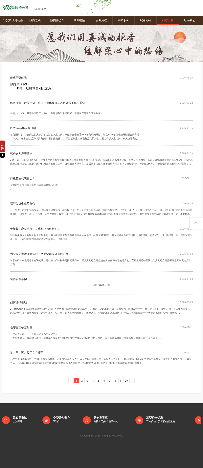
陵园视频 (79, 20)
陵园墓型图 (57, 20)
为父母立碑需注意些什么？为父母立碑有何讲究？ (40, 254)
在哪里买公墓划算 (21, 327)
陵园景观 (35, 20)
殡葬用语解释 (18, 77)
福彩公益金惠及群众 (22, 203)
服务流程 (101, 20)
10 (126, 380)
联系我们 (189, 20)
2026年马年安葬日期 (23, 128)
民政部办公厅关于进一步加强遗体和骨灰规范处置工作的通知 (47, 102)
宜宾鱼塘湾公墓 (13, 20)
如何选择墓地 (18, 302)
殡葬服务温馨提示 (21, 153)
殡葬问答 (145, 20)
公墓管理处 (39, 9)
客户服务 (123, 20)
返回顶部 (196, 223)
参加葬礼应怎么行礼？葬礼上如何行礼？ (35, 228)
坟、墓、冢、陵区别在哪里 (26, 352)
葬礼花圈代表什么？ (22, 178)
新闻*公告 (168, 20)
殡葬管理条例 (18, 279)
